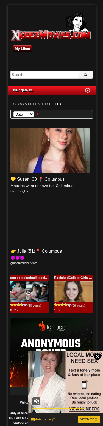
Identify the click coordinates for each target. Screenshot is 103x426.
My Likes (22, 49)
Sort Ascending (37, 114)
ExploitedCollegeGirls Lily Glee (78, 278)
